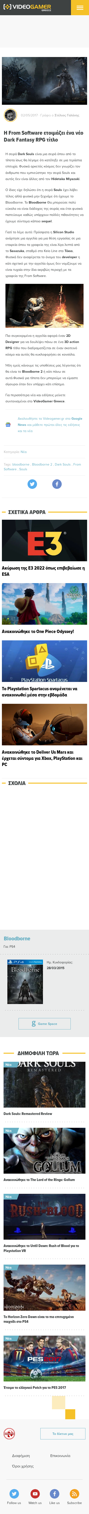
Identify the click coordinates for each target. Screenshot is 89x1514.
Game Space (47, 1023)
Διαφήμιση (21, 1455)
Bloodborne (17, 938)
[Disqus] (44, 858)
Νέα (24, 451)
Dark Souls (63, 464)
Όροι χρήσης (23, 1466)
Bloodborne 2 (42, 464)
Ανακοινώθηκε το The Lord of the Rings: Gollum (39, 1179)
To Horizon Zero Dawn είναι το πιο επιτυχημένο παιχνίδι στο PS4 (39, 1319)
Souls (23, 469)
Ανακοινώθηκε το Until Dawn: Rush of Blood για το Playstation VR (41, 1248)
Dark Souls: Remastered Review (28, 1113)
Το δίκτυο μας (62, 1433)
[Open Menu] (80, 7)
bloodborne (21, 464)
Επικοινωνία (60, 1455)
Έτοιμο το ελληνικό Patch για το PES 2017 (35, 1387)
